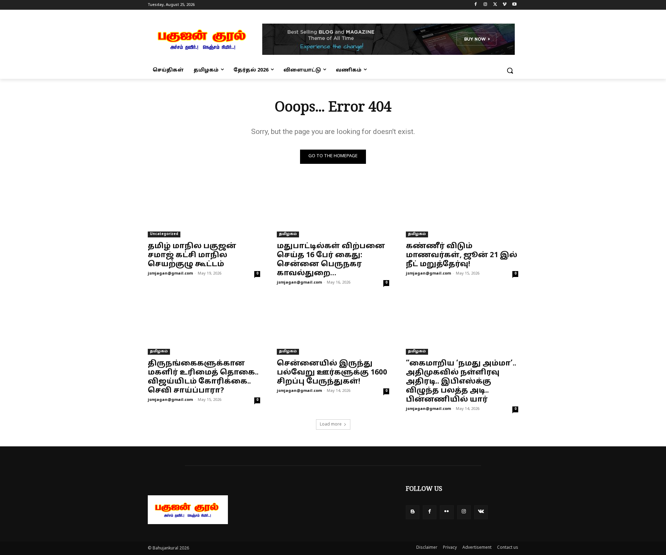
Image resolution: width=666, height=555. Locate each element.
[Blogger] (412, 512)
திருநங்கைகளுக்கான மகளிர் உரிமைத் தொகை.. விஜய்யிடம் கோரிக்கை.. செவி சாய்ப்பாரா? (203, 377)
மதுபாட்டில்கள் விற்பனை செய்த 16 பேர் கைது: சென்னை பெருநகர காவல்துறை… (331, 260)
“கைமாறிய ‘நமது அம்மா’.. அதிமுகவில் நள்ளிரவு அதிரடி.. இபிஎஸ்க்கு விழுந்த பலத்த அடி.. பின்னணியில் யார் (461, 381)
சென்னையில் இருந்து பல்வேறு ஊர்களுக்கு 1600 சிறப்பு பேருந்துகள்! (332, 372)
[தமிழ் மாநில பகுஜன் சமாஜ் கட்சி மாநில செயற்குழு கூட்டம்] (204, 209)
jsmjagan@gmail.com (170, 273)
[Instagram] (485, 5)
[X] (495, 5)
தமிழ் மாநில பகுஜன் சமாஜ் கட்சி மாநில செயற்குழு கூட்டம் (192, 255)
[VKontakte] (481, 512)
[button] (510, 70)
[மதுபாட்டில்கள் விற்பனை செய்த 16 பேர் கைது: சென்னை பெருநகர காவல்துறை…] (333, 209)
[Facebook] (476, 5)
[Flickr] (446, 512)
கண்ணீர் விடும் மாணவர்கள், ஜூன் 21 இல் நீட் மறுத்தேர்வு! (461, 255)
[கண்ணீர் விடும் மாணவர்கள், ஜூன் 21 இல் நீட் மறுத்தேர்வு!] (462, 209)
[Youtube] (514, 5)
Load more (331, 424)
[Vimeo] (505, 5)
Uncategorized (164, 234)
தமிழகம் (288, 234)
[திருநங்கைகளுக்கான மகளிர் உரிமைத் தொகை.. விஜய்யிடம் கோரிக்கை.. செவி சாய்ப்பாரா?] (204, 326)
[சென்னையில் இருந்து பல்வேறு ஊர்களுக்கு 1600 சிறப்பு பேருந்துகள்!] (333, 326)
